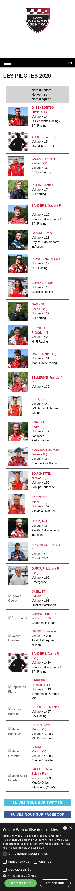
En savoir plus (36, 847)
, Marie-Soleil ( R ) (43, 778)
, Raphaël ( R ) (45, 689)
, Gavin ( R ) (46, 214)
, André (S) (40, 431)
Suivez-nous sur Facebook (38, 814)
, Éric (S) (45, 618)
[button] (37, 876)
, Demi (44, 287)
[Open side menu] (8, 63)
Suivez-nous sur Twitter (37, 802)
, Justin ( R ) (46, 116)
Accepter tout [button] (20, 883)
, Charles (43, 189)
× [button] (70, 827)
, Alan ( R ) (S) (46, 662)
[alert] (37, 857)
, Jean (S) (44, 141)
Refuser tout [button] (55, 883)
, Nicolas (46, 711)
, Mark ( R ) (44, 358)
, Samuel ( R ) (46, 263)
